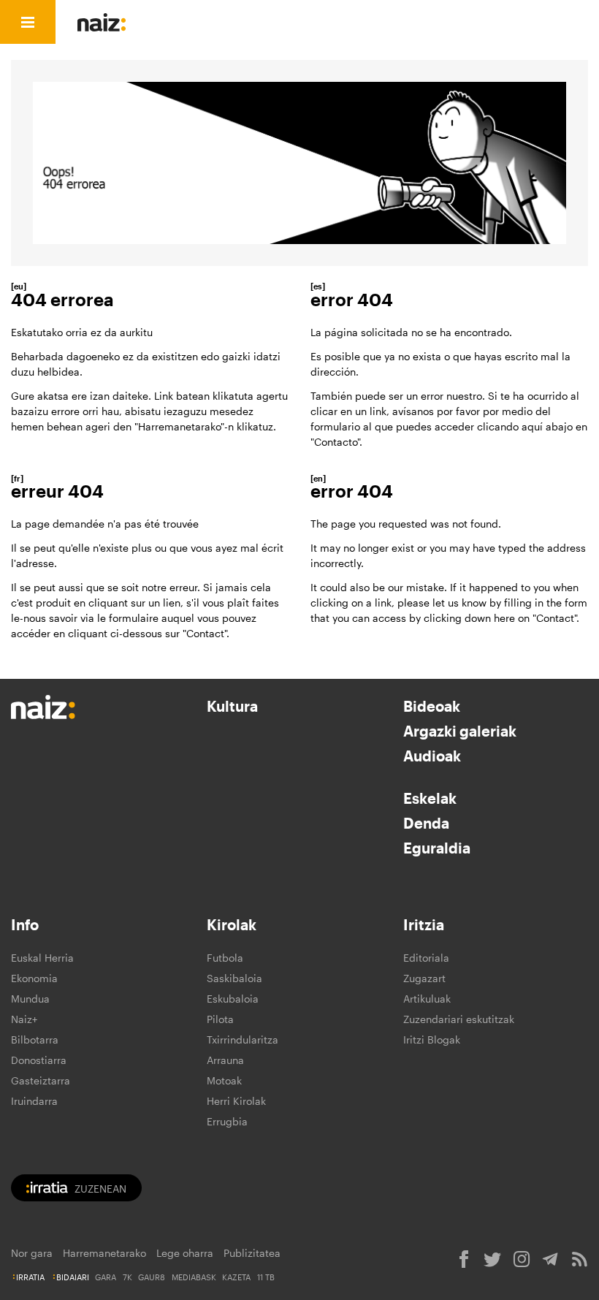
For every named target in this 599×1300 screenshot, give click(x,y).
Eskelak (430, 798)
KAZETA (236, 1277)
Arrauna (225, 1060)
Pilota (220, 1019)
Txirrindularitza (242, 1039)
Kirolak (231, 924)
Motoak (224, 1080)
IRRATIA (30, 1277)
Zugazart (424, 978)
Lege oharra (184, 1253)
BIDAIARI (72, 1277)
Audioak (432, 755)
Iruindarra (34, 1101)
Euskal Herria (42, 957)
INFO (338, 22)
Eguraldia (436, 847)
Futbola (225, 957)
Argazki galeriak (459, 731)
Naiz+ (24, 1019)
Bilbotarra (34, 1039)
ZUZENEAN (100, 1188)
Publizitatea (252, 1253)
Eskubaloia (233, 998)
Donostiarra (38, 1060)
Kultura (232, 706)
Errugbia (227, 1121)
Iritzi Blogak (431, 1039)
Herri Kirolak (236, 1101)
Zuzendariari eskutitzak (458, 1019)
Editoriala (426, 957)
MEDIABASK (194, 1277)
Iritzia (423, 924)
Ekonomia (34, 978)
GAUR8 (151, 1277)
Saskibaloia (234, 978)
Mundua (30, 998)
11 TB (266, 1277)
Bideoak (431, 706)
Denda (426, 823)
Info (25, 924)
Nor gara (32, 1253)
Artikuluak (427, 998)
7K (127, 1277)
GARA (105, 1277)
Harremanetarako (104, 1253)
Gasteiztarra (40, 1080)
